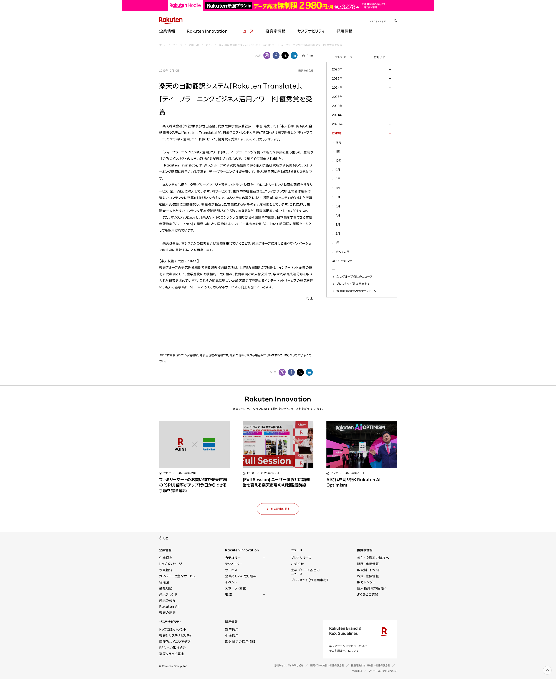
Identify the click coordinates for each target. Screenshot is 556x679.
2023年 (337, 96)
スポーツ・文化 (235, 588)
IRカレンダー (366, 582)
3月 (338, 224)
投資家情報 (275, 31)
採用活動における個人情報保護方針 (371, 665)
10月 (339, 160)
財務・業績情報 (368, 564)
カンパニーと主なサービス (177, 576)
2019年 (337, 133)
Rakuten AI (169, 606)
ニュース (246, 31)
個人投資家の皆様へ (372, 588)
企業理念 (166, 557)
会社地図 (166, 588)
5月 (338, 206)
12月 (338, 142)
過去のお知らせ (342, 260)
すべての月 (342, 251)
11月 (338, 151)
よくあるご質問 (367, 594)
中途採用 (231, 635)
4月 (338, 215)
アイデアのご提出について (383, 671)
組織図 (164, 582)
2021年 (337, 114)
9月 (338, 169)
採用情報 (231, 621)
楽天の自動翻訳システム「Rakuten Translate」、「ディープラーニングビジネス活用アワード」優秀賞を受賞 (280, 45)
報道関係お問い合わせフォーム (356, 290)
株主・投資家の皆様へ (373, 557)
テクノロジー (234, 564)
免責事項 (357, 671)
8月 (338, 178)
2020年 (337, 124)
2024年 (337, 87)
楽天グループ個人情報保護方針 (327, 665)
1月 (338, 242)
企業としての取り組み (240, 576)
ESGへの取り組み (172, 647)
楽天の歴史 (167, 612)
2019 (209, 45)
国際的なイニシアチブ (174, 641)
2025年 (337, 78)
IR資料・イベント (369, 570)
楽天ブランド (168, 594)
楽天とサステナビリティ (175, 635)
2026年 (337, 69)
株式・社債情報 (368, 576)
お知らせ (194, 45)
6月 (338, 197)
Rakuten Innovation (207, 31)
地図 (165, 538)
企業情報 (167, 31)
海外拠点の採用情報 (240, 641)
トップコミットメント (173, 629)
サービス (231, 570)
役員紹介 (166, 570)
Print (310, 55)
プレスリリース (344, 57)
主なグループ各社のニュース (354, 276)
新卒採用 (231, 629)
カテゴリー (232, 557)
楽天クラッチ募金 (171, 654)
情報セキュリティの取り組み (288, 665)
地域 (228, 594)
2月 (338, 233)
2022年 (337, 105)
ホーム (163, 45)
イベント (231, 582)
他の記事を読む (280, 509)
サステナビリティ (311, 31)
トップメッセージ (170, 564)
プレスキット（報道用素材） (352, 283)
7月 (338, 187)
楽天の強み (167, 600)
